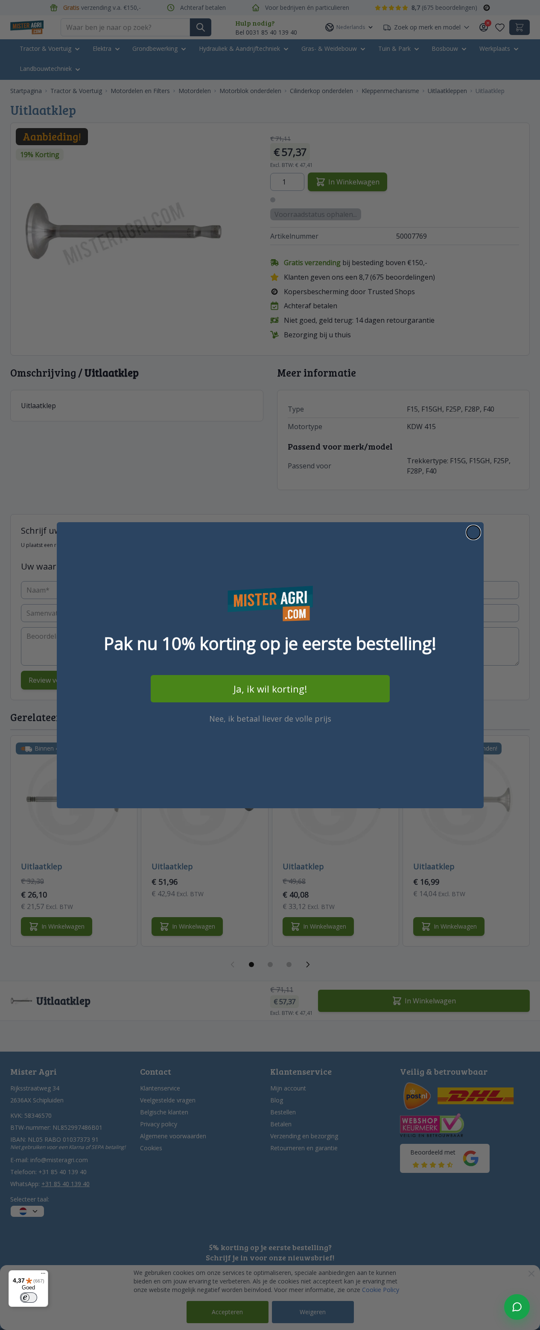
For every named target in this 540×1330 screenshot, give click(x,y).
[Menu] (43, 1275)
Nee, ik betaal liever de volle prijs (270, 718)
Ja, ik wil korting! (270, 688)
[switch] (28, 1297)
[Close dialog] (473, 532)
